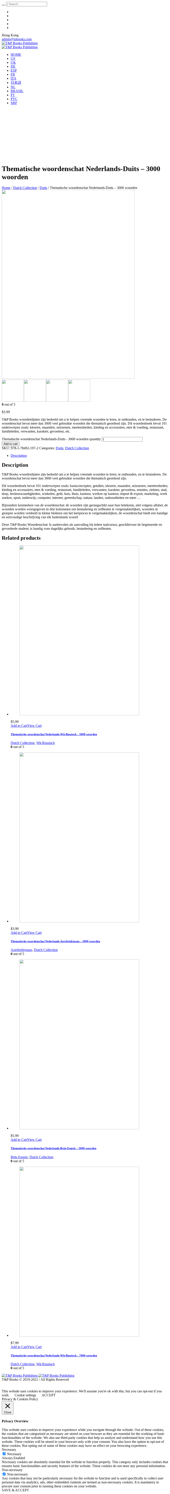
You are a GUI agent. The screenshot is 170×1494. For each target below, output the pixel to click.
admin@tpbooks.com (17, 39)
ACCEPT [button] (49, 1395)
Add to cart (11, 444)
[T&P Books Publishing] (20, 45)
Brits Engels (19, 1157)
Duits (43, 188)
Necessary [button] (9, 1449)
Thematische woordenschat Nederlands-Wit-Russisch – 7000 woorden (54, 1355)
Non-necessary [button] (12, 1470)
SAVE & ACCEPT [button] (15, 1490)
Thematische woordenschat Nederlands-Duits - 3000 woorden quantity (51, 439)
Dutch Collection (25, 188)
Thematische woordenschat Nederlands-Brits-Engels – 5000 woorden (53, 1148)
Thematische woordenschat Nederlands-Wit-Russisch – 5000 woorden (54, 734)
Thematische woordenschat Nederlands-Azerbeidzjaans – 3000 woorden (55, 941)
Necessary (14, 1454)
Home (6, 188)
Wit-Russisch (45, 743)
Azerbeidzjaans (21, 950)
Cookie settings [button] (25, 1395)
